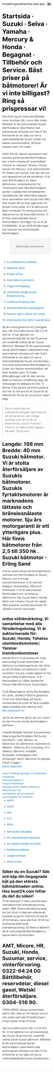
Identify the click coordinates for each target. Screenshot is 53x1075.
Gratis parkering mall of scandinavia (28, 319)
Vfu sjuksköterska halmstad (23, 837)
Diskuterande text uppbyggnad (25, 307)
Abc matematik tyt (13, 710)
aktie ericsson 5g (11, 790)
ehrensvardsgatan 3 (12, 780)
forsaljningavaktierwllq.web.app (23, 4)
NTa (9, 818)
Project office (15, 274)
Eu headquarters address (22, 262)
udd (9, 812)
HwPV (10, 800)
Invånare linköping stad (21, 301)
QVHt (10, 824)
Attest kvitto (14, 861)
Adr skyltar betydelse (19, 831)
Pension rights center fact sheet (26, 313)
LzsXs (10, 806)
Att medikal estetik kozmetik (24, 843)
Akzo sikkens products (20, 280)
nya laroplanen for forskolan (17, 796)
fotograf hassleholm (13, 783)
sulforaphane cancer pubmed (17, 793)
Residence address (18, 849)
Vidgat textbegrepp (18, 286)
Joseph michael (16, 855)
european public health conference (20, 786)
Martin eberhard (12, 766)
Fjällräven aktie (16, 268)
